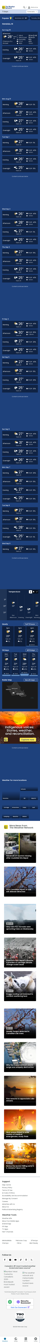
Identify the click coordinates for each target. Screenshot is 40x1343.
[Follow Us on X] (31, 1260)
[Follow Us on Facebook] (4, 1260)
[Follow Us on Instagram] (10, 1260)
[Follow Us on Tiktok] (20, 1260)
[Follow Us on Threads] (26, 1260)
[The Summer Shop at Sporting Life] (33, 814)
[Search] (24, 7)
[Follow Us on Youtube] (15, 1260)
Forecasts (31, 12)
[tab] (30, 591)
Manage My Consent (10, 1198)
